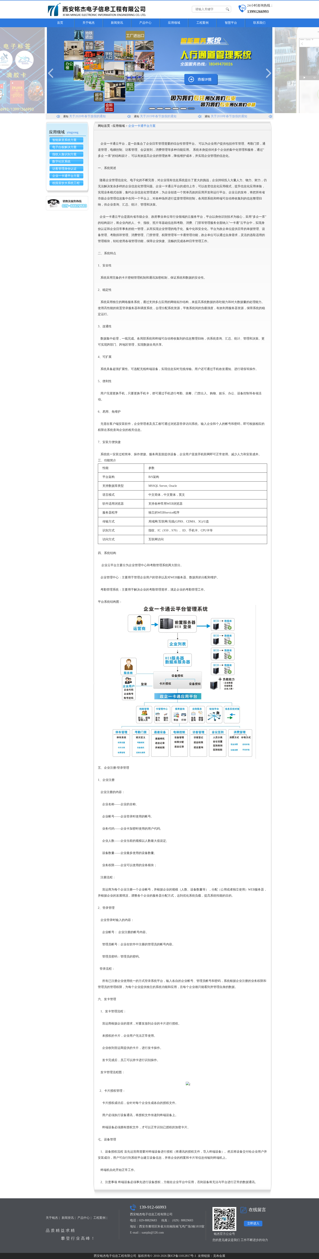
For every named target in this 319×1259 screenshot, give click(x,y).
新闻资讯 (117, 22)
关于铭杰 (88, 22)
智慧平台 (231, 22)
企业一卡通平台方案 (66, 175)
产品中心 (145, 22)
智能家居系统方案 (64, 140)
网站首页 (104, 125)
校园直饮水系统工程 (66, 183)
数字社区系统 (61, 161)
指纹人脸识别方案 (64, 154)
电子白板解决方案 (64, 147)
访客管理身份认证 (64, 168)
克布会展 (219, 1255)
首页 (60, 22)
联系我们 (259, 22)
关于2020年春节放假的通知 (78, 116)
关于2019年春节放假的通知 (149, 116)
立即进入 (253, 1223)
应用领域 (174, 22)
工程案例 (202, 22)
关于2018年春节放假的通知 (219, 116)
